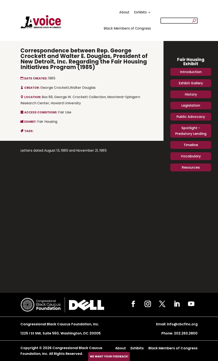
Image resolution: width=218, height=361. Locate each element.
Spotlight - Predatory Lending (191, 131)
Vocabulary (191, 156)
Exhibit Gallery (191, 83)
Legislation (190, 105)
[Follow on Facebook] (133, 304)
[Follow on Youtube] (191, 304)
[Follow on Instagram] (147, 304)
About (124, 12)
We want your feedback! (109, 356)
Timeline (191, 144)
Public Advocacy (190, 116)
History (191, 94)
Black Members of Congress (127, 28)
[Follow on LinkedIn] (176, 304)
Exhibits (140, 12)
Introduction (191, 71)
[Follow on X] (162, 304)
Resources (191, 167)
